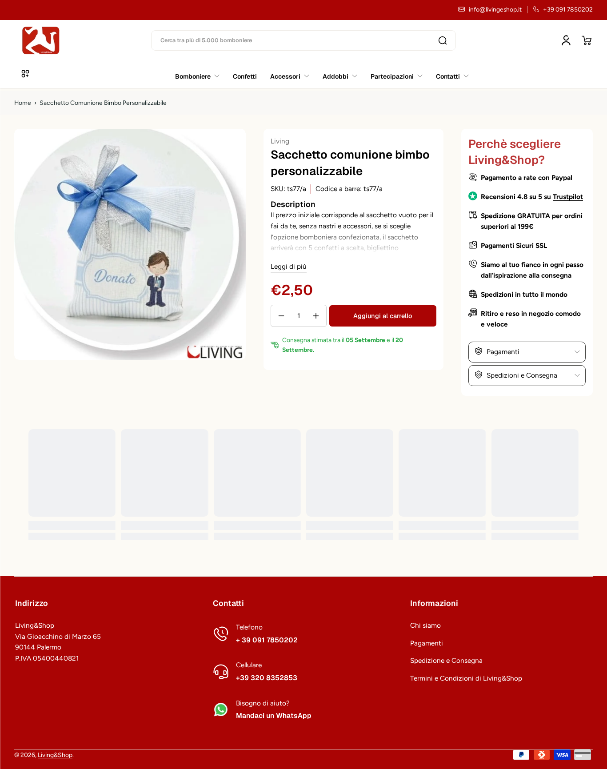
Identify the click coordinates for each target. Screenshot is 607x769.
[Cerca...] (442, 40)
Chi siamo (425, 625)
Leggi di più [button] (289, 266)
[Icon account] (566, 40)
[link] (449, 76)
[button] (586, 40)
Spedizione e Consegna (446, 660)
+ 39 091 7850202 (267, 640)
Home (22, 102)
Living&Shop (55, 754)
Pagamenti (426, 643)
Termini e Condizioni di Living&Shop (466, 678)
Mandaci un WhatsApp (273, 715)
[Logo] (41, 40)
